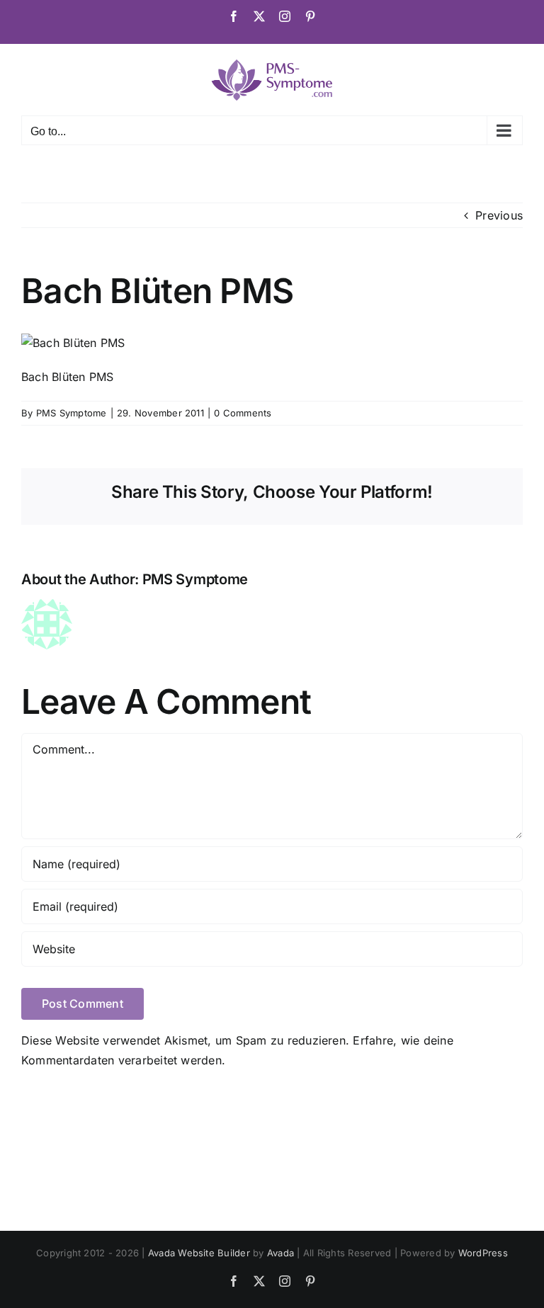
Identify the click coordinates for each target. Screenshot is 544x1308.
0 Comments (242, 413)
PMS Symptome (71, 413)
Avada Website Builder (199, 1252)
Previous (499, 215)
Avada (280, 1252)
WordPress (483, 1252)
